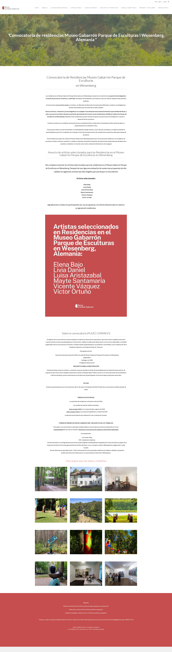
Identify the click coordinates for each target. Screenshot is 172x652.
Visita (37, 7)
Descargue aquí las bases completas (86, 460)
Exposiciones (76, 7)
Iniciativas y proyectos (109, 7)
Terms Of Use (91, 649)
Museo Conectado (128, 7)
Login (156, 1)
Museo (44, 7)
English (159, 1)
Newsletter (163, 7)
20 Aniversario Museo (58, 7)
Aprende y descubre (147, 7)
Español (165, 1)
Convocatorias (91, 7)
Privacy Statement (100, 649)
